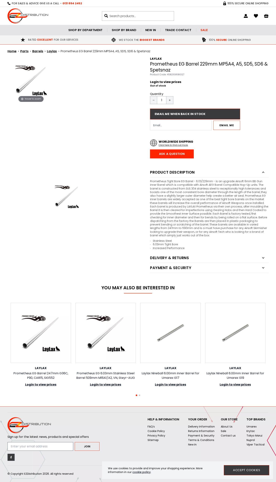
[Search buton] (106, 16)
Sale (204, 30)
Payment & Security (201, 435)
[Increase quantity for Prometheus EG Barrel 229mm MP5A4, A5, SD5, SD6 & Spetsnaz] (169, 100)
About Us (226, 426)
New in (150, 30)
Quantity (156, 94)
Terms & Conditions (201, 440)
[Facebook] (11, 457)
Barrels (37, 51)
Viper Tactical (256, 444)
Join (87, 446)
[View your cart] (266, 16)
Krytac (251, 431)
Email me (226, 125)
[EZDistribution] (28, 15)
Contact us (228, 435)
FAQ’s (151, 426)
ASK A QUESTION (172, 154)
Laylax (52, 51)
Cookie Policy (156, 431)
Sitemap (153, 440)
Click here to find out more (173, 145)
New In (192, 444)
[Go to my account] (246, 16)
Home (12, 51)
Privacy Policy (156, 435)
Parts (24, 51)
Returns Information (201, 431)
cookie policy (141, 472)
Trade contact (178, 30)
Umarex (252, 426)
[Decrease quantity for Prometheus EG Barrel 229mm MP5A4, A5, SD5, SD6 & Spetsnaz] (153, 100)
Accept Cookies (246, 470)
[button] (136, 395)
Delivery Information (201, 426)
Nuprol (251, 440)
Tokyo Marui (254, 435)
